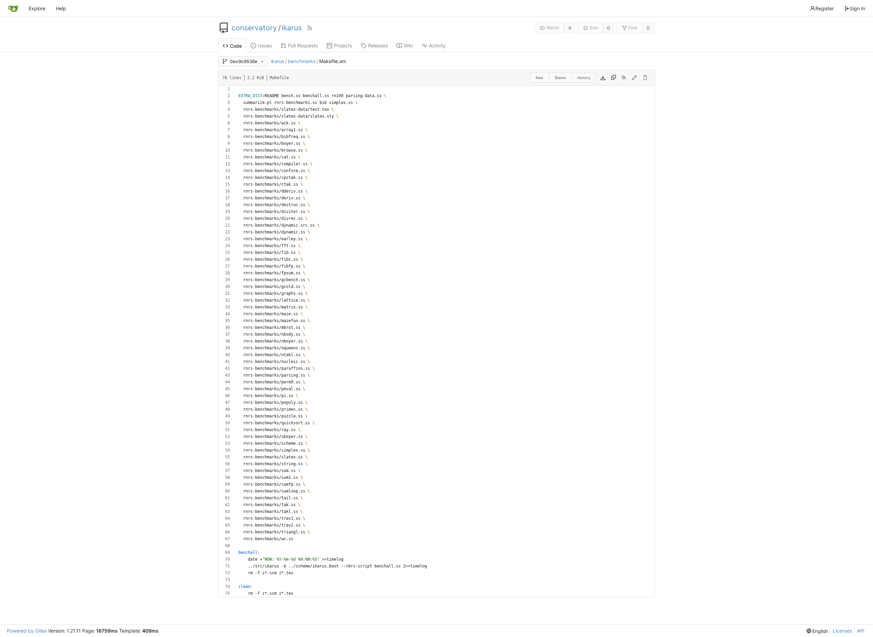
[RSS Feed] (310, 28)
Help (61, 8)
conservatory (254, 28)
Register (824, 8)
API (860, 631)
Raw (539, 77)
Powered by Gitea (27, 631)
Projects (343, 45)
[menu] (817, 631)
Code (236, 46)
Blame (560, 77)
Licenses (842, 631)
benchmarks (301, 61)
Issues (265, 45)
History (583, 77)
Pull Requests (303, 45)
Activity (437, 45)
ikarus (292, 28)
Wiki (408, 45)
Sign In (857, 8)
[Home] (13, 8)
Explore (37, 8)
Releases (378, 45)
